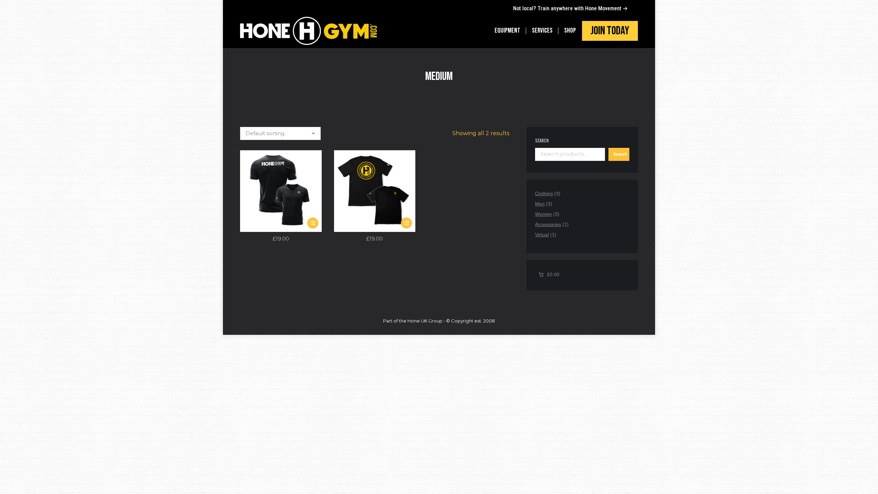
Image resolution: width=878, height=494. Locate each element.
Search (542, 141)
